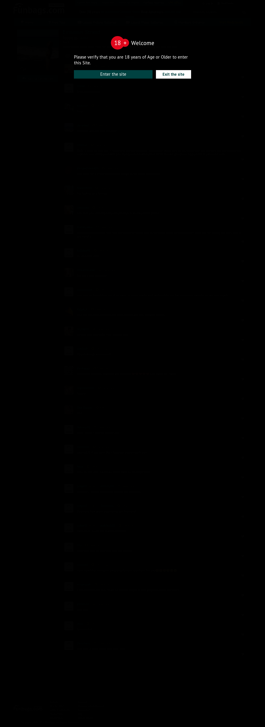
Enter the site (113, 74)
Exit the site (173, 74)
